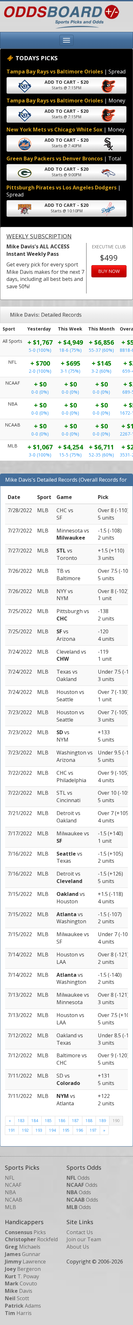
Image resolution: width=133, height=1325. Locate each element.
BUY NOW (109, 271)
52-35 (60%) (101, 455)
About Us (77, 1246)
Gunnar (22, 1254)
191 (11, 1130)
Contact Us (79, 1232)
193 (39, 1130)
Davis (18, 1290)
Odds (78, 1177)
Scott (17, 1298)
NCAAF (13, 1184)
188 (89, 1120)
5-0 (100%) (40, 350)
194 (52, 1130)
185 (48, 1120)
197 (93, 1130)
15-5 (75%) (70, 455)
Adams (23, 1305)
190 (116, 1120)
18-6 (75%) (70, 350)
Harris (18, 1313)
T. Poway (22, 1276)
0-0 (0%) (40, 392)
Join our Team (83, 1239)
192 (25, 1130)
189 (102, 1120)
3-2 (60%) (101, 371)
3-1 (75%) (70, 371)
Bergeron (23, 1268)
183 (21, 1120)
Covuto (21, 1283)
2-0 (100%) (40, 371)
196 (79, 1130)
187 (75, 1120)
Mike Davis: (24, 314)
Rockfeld (31, 1239)
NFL (10, 1177)
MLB (10, 1207)
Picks (25, 1232)
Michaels (22, 1246)
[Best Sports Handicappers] (60, 16)
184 (34, 1120)
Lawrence (25, 1261)
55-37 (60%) (101, 350)
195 (66, 1130)
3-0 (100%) (40, 455)
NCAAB (13, 1199)
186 (61, 1120)
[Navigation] (66, 40)
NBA (10, 1192)
